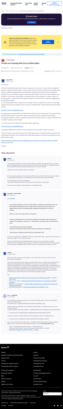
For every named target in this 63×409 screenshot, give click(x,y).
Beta (2, 376)
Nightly (3, 381)
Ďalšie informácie (48, 42)
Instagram (61, 405)
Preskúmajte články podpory (16, 3)
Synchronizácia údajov (14, 71)
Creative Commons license (15, 398)
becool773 (9, 80)
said (13, 198)
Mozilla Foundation (15, 392)
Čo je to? (36, 376)
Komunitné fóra (28, 3)
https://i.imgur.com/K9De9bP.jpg (12, 126)
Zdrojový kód (5, 358)
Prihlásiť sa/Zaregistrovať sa (54, 3)
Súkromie (32, 402)
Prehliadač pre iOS (38, 363)
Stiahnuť (36, 355)
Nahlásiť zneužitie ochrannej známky (12, 355)
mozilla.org (4, 402)
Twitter (3, 361)
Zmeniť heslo (37, 378)
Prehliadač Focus (38, 366)
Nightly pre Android (7, 384)
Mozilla (5, 347)
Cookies (3, 405)
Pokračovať (31, 22)
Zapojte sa (44, 3)
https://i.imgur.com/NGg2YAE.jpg (12, 110)
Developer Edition (6, 373)
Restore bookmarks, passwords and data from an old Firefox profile (29, 278)
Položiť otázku (36, 3)
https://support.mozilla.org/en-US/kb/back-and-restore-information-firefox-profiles (29, 140)
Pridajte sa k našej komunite (9, 363)
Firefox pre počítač (39, 358)
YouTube (57, 405)
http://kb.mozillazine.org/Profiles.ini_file (35, 287)
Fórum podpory (10, 11)
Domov (3, 11)
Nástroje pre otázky (6, 28)
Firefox (17, 11)
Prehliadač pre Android (40, 361)
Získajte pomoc (37, 384)
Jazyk (44, 391)
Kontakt (10, 405)
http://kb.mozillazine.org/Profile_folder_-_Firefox (24, 329)
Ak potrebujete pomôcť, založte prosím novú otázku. (31, 54)
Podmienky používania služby (19, 402)
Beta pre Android (6, 378)
